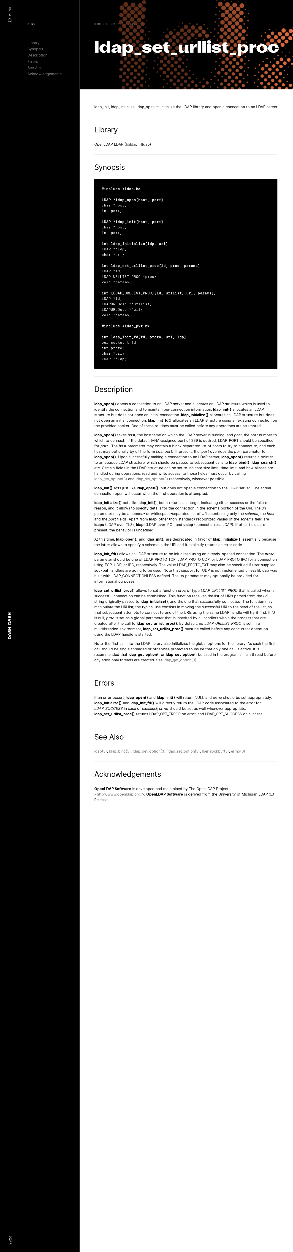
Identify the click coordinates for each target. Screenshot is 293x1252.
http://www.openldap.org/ (119, 794)
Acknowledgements (44, 74)
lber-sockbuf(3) (215, 751)
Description (37, 55)
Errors (32, 61)
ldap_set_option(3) (152, 479)
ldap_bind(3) (120, 751)
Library (33, 42)
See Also (35, 67)
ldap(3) (100, 751)
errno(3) (238, 751)
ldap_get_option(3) (110, 479)
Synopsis (35, 49)
